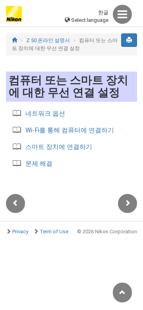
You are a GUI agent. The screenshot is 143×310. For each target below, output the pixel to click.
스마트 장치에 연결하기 (58, 147)
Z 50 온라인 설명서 (48, 40)
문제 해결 (38, 163)
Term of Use (54, 231)
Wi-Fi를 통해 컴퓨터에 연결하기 (69, 130)
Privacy (20, 231)
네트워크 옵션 (45, 113)
